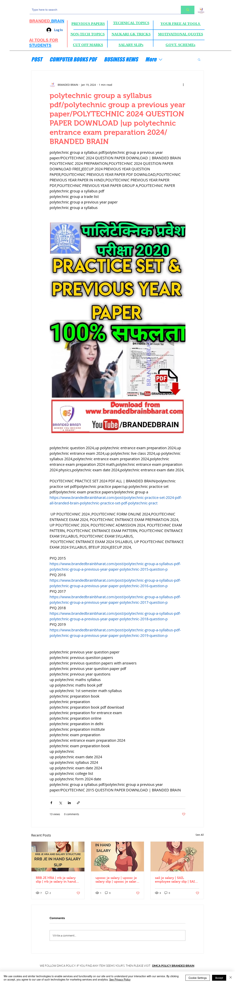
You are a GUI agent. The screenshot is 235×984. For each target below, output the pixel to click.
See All (200, 834)
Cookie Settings (198, 978)
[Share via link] (78, 802)
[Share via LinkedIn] (69, 802)
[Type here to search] (187, 10)
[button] (199, 59)
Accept (219, 978)
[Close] (230, 977)
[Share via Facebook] (51, 802)
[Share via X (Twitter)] (60, 802)
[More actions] (183, 84)
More (150, 59)
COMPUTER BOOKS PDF (73, 59)
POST (36, 59)
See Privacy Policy (120, 979)
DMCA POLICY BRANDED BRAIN (173, 965)
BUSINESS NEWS (121, 59)
